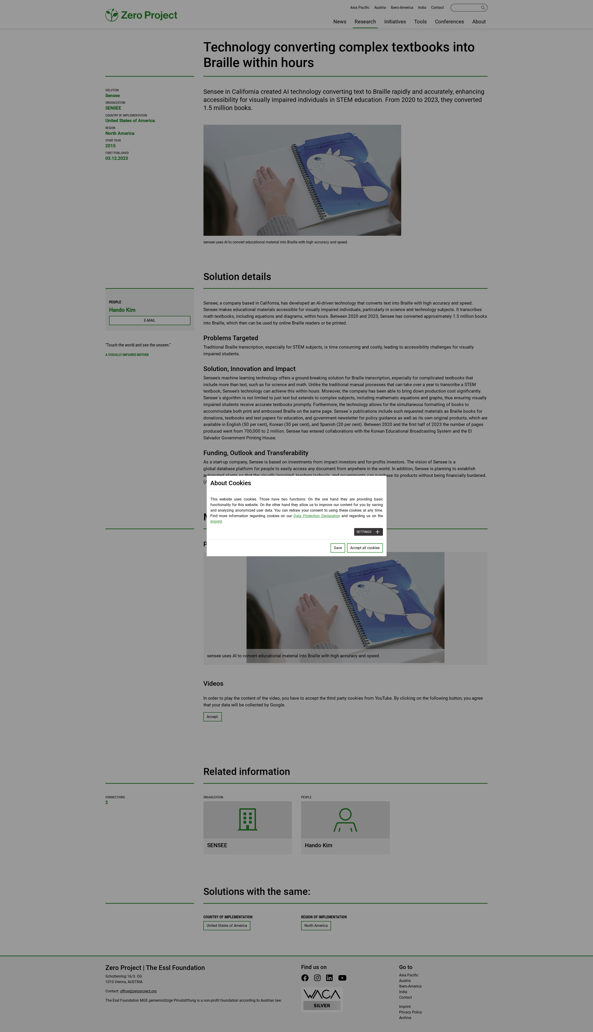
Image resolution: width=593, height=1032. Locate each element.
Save (338, 548)
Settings (363, 532)
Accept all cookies (365, 548)
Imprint (216, 521)
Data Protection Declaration (316, 516)
